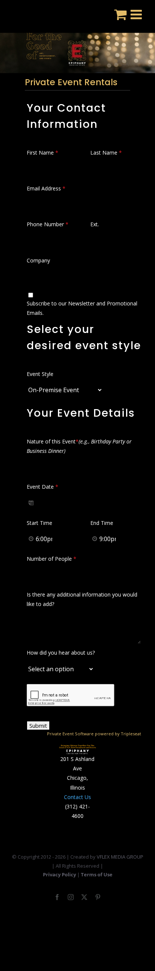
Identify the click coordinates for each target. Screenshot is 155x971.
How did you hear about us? (61, 652)
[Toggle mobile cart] (120, 14)
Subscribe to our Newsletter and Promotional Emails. (82, 308)
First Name (42, 152)
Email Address (46, 188)
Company (38, 260)
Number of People (51, 558)
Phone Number (47, 224)
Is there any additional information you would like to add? (82, 599)
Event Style (40, 373)
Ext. (94, 224)
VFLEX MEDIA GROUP (120, 856)
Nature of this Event (79, 446)
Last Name (106, 152)
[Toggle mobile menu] (137, 14)
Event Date (42, 486)
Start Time (39, 522)
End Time (101, 522)
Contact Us (77, 797)
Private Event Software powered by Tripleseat (94, 733)
